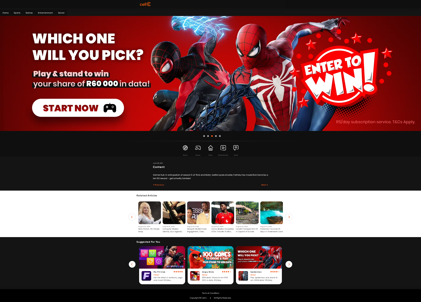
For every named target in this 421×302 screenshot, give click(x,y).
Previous (159, 185)
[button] (204, 136)
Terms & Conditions (210, 293)
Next (264, 185)
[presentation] (132, 217)
